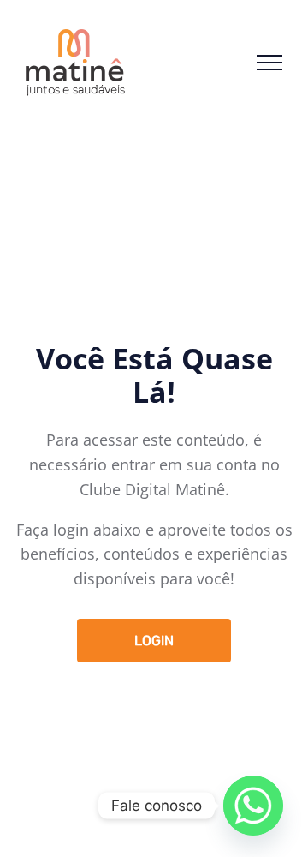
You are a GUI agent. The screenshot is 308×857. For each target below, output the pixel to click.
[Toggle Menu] (269, 62)
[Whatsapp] (253, 806)
